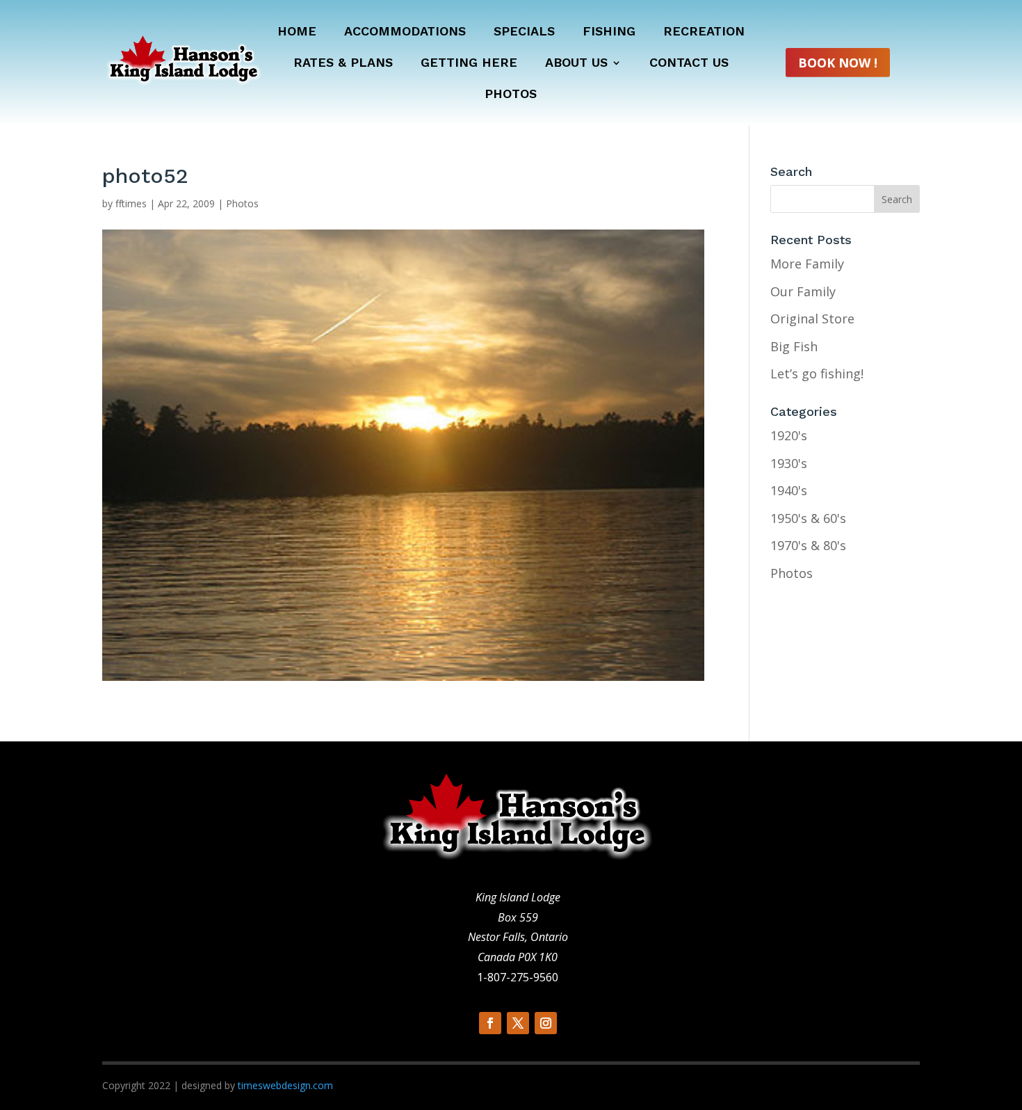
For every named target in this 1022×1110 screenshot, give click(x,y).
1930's (788, 463)
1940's (788, 490)
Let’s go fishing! (816, 373)
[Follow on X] (518, 1023)
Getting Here (469, 64)
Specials (524, 32)
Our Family (803, 291)
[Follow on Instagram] (546, 1023)
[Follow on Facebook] (490, 1023)
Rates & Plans (343, 64)
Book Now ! (837, 62)
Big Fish (794, 346)
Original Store (812, 318)
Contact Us (689, 64)
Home (296, 32)
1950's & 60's (808, 518)
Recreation (704, 32)
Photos (511, 95)
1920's (788, 435)
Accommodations (405, 32)
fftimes (131, 203)
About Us (576, 64)
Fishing (609, 32)
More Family (807, 263)
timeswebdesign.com (285, 1085)
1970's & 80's (808, 545)
